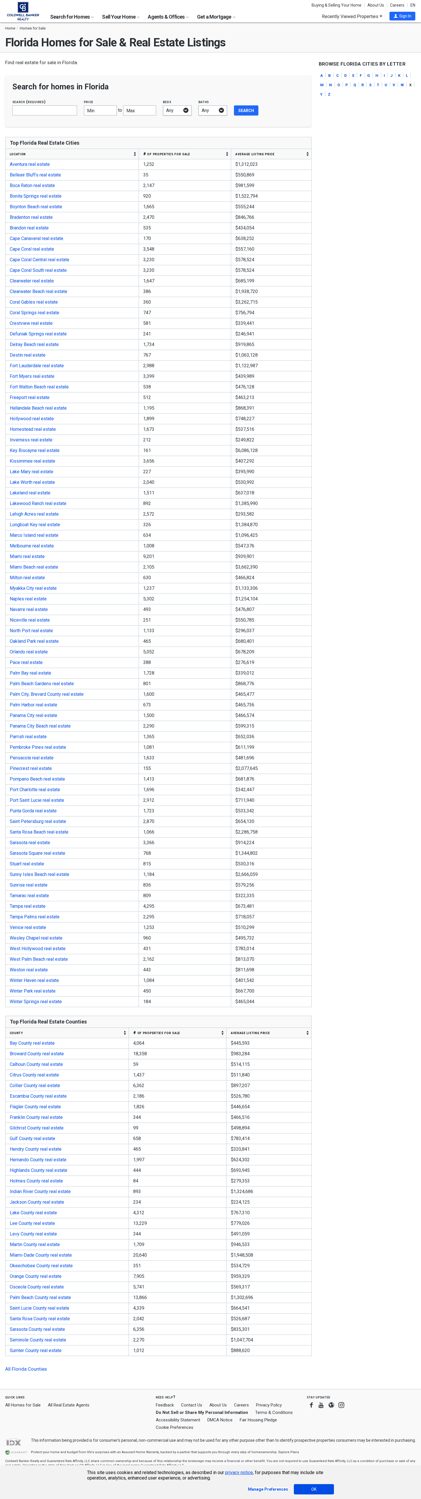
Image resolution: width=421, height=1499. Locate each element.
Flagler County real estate (35, 1106)
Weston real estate (29, 970)
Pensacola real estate (32, 758)
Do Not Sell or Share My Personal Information (202, 1412)
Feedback (165, 1405)
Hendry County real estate (36, 1149)
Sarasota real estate (30, 842)
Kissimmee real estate (32, 461)
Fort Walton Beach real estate (39, 387)
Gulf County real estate (32, 1138)
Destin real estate (28, 355)
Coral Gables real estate (34, 302)
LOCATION (18, 154)
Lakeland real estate (30, 493)
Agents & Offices (166, 17)
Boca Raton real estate (32, 185)
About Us (375, 5)
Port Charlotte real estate (35, 789)
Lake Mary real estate (31, 471)
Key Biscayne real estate (35, 450)
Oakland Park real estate (34, 641)
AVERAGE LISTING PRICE (255, 154)
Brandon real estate (29, 228)
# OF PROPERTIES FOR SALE (166, 154)
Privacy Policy (269, 1405)
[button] (402, 16)
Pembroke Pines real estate (38, 747)
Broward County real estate (37, 1053)
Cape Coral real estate (32, 249)
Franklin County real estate (36, 1117)
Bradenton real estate (31, 217)
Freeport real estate (30, 397)
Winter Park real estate (33, 991)
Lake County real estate (33, 1212)
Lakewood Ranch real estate (38, 503)
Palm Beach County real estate (40, 1297)
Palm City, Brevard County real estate (47, 694)
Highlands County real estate (38, 1170)
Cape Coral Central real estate (39, 259)
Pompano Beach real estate (37, 779)
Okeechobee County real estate (41, 1265)
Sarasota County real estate (37, 1329)
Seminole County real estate (38, 1340)
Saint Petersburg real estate (38, 821)
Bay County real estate (32, 1043)
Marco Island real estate (34, 535)
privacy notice (239, 1472)
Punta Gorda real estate (33, 811)
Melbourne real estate (32, 546)
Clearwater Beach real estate (38, 291)
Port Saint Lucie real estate (37, 800)
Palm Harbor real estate (33, 705)
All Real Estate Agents (68, 1405)
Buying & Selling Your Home (336, 5)
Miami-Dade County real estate (41, 1255)
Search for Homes (70, 17)
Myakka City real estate (33, 588)
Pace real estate (26, 662)
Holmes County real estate (36, 1181)
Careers (397, 5)
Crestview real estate (31, 323)
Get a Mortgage (214, 17)
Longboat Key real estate (35, 524)
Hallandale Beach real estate (38, 408)
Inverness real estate (31, 440)
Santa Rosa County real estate (40, 1318)
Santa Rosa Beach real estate (39, 832)
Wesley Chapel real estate (36, 938)
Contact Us (191, 1405)
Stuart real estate (27, 864)
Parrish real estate (28, 736)
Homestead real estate (33, 429)
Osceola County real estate (37, 1287)
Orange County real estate (36, 1276)
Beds (167, 102)
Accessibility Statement (178, 1420)
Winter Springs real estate (36, 1001)
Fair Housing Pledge (258, 1420)
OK (313, 1489)
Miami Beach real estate (34, 567)
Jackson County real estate (37, 1202)
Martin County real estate (35, 1244)
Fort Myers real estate (32, 376)
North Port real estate (31, 630)
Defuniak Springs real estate (38, 334)
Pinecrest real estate (31, 768)
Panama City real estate (33, 715)
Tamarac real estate (29, 895)
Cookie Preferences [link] (174, 1427)
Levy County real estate (33, 1234)
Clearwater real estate (32, 281)
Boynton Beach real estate (36, 206)
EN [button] (412, 5)
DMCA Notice (220, 1420)
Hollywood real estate (32, 418)
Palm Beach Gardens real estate (42, 683)
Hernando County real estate (38, 1159)
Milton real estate (27, 577)
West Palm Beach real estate (39, 959)
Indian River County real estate (40, 1191)
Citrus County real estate (34, 1075)
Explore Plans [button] (288, 1452)
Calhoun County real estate (36, 1064)
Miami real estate (27, 556)
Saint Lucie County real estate (39, 1308)
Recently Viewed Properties (350, 16)
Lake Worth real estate (32, 482)
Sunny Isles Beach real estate (39, 874)
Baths (203, 102)
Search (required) (29, 102)
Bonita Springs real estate (36, 196)
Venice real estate (28, 927)
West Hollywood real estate (38, 948)
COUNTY (16, 1033)
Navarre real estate (29, 609)
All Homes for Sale (23, 1405)
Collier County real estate (35, 1085)
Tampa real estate (28, 906)
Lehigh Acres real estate (34, 514)
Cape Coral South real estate (38, 270)
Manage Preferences (268, 1489)
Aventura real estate (30, 164)
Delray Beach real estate (34, 344)
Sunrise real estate (29, 885)
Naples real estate (28, 599)
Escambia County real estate (38, 1096)
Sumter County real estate (36, 1350)
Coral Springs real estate (34, 312)
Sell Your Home (119, 17)
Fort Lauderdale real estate (37, 365)
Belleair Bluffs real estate (35, 175)
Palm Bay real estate (30, 673)
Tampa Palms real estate (35, 917)
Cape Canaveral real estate (36, 238)
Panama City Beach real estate (40, 726)
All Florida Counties (26, 1369)
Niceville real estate (30, 620)
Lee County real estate (32, 1223)
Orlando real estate (29, 652)
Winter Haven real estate (34, 980)
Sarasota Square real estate (37, 853)
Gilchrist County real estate (37, 1128)
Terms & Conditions (274, 1412)
